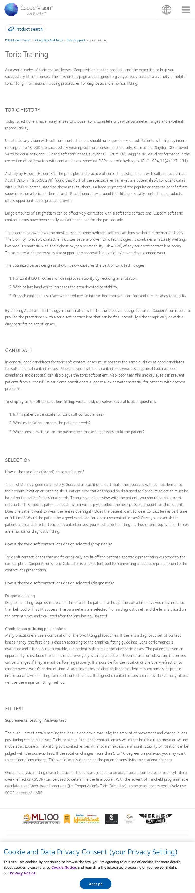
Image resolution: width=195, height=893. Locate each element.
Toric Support (75, 39)
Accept (95, 884)
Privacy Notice (22, 873)
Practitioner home (17, 39)
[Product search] (9, 30)
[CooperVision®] (30, 15)
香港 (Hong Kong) (166, 9)
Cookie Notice (63, 867)
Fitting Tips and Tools (48, 39)
